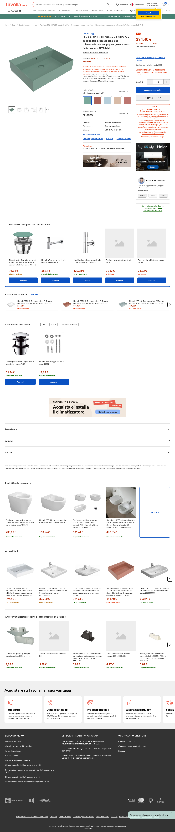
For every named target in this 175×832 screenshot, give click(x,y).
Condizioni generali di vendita (83, 816)
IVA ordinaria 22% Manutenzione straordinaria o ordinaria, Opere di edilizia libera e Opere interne (86, 756)
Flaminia (86, 34)
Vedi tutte (34, 295)
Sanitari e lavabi (24, 25)
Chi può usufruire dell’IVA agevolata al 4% (22, 777)
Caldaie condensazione (116, 11)
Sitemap (121, 751)
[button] (169, 304)
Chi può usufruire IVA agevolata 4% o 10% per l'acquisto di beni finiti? (86, 749)
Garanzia (114, 816)
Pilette (53, 324)
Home (7, 25)
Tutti (43, 324)
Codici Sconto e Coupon (128, 741)
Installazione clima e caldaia (44, 11)
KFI (91, 828)
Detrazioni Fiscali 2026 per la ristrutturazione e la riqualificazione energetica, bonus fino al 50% (83, 742)
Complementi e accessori (126, 139)
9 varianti (109, 139)
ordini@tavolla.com (156, 134)
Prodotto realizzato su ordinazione (95, 53)
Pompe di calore (81, 11)
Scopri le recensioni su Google (95, 16)
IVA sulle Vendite (12, 755)
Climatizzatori (64, 11)
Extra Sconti (154, 11)
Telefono (142, 196)
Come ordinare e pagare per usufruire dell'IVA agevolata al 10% (29, 771)
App (92, 34)
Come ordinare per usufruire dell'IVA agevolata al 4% (27, 781)
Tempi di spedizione (13, 751)
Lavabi (35, 25)
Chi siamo (53, 816)
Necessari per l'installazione (93, 139)
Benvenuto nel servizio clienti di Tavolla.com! (32, 816)
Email (163, 196)
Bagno (14, 25)
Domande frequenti (13, 741)
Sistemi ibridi (97, 11)
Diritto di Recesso (102, 816)
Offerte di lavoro (65, 816)
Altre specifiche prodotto (92, 134)
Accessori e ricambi (69, 324)
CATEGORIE (16, 11)
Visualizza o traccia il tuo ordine (18, 746)
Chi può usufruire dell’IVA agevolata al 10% (23, 765)
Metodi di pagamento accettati (18, 760)
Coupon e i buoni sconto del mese (132, 746)
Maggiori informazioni (99, 74)
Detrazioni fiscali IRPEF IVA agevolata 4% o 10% (152, 209)
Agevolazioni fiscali (137, 11)
